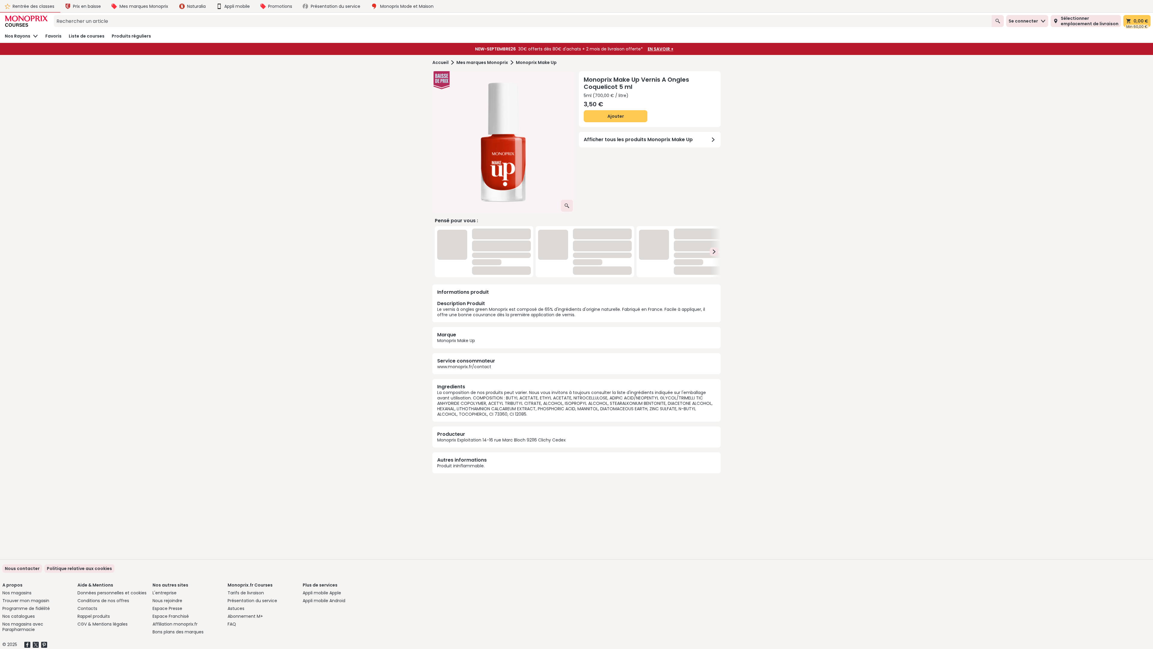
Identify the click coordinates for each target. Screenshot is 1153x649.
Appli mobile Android (324, 601)
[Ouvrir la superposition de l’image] (567, 206)
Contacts (87, 608)
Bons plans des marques (178, 632)
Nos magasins (17, 593)
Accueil (440, 62)
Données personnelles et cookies (112, 593)
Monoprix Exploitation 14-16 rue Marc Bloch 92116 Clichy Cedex (501, 440)
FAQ (232, 624)
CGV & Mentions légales (102, 624)
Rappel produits (93, 616)
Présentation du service (252, 601)
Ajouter (615, 116)
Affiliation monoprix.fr (175, 624)
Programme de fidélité (26, 608)
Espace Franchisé (171, 616)
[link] (79, 568)
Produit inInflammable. (461, 466)
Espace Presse (167, 608)
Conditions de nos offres (103, 601)
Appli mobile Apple (322, 593)
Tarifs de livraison (246, 593)
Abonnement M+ (245, 616)
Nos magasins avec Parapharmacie (22, 626)
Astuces (236, 608)
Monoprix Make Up (536, 62)
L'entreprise (165, 593)
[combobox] (522, 21)
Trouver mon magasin (25, 601)
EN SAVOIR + (660, 49)
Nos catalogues (18, 616)
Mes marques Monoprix (482, 62)
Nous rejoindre (167, 601)
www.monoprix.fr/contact (464, 366)
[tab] (503, 142)
